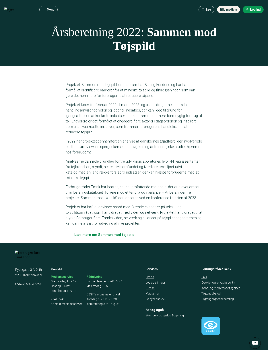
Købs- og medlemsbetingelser (220, 288)
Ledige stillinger (155, 282)
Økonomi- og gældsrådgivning (165, 315)
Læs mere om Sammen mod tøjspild (104, 234)
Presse (150, 288)
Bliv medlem (228, 9)
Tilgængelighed (211, 293)
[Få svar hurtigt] (255, 343)
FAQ (204, 277)
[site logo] (19, 9)
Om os (150, 277)
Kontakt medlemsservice (67, 304)
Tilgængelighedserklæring (217, 299)
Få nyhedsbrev (155, 299)
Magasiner (152, 293)
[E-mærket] (210, 326)
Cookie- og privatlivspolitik (218, 282)
